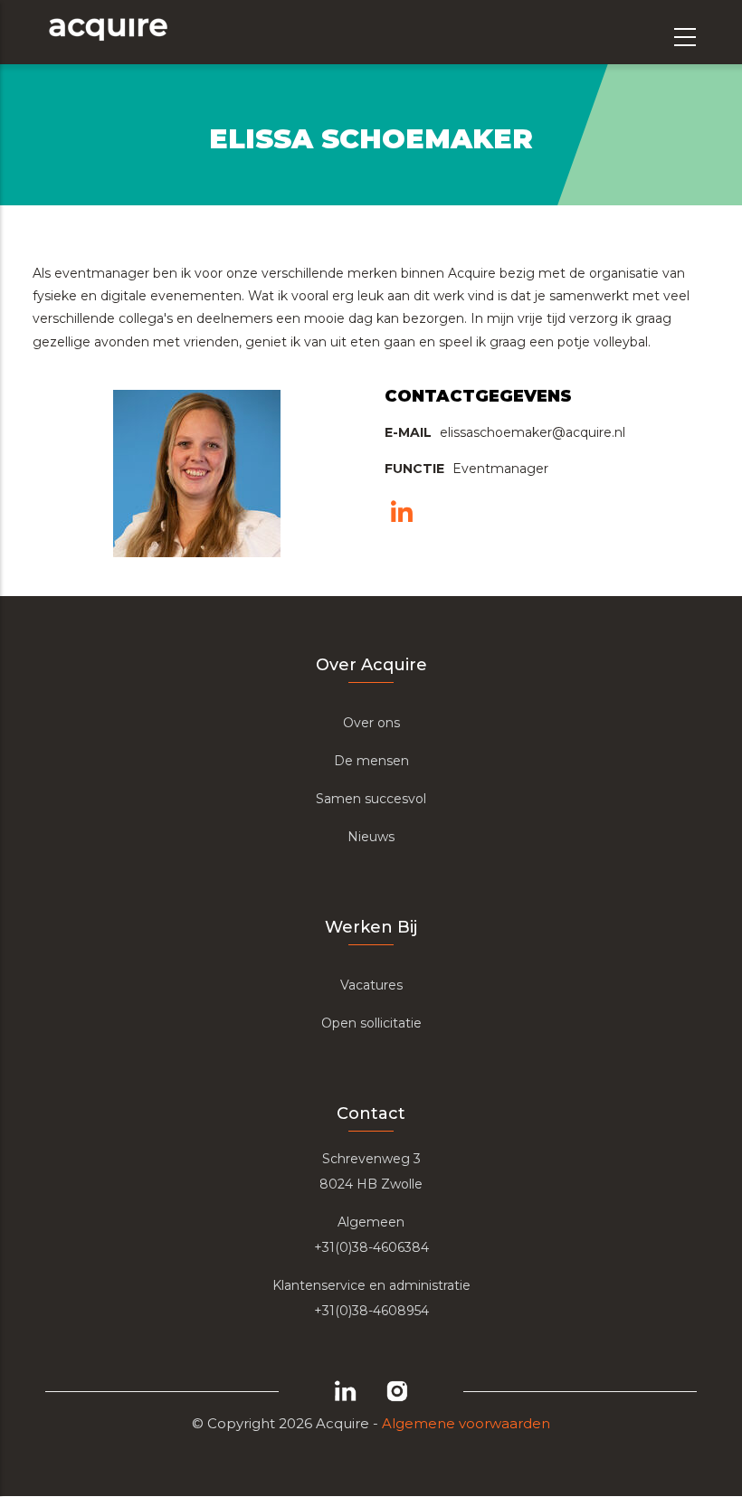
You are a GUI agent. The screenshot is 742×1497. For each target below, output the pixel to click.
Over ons (371, 723)
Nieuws (371, 837)
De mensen (371, 761)
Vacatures (371, 985)
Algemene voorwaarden (466, 1423)
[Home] (107, 32)
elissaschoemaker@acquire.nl (532, 432)
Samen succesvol (371, 799)
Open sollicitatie (371, 1023)
